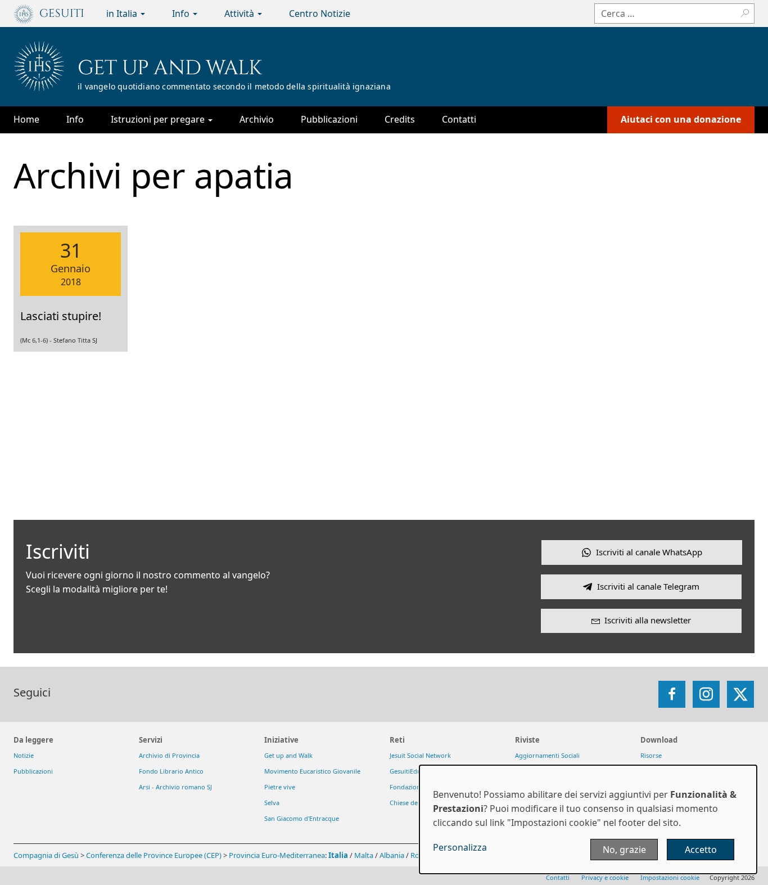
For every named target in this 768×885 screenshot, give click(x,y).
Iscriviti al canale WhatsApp (649, 552)
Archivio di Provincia (169, 755)
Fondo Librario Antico (171, 771)
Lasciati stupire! (60, 316)
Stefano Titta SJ (75, 340)
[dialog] (588, 819)
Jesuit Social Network (420, 755)
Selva (271, 802)
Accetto (701, 849)
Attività (240, 13)
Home (26, 119)
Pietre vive (279, 787)
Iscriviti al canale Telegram (648, 586)
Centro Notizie (319, 13)
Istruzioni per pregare (159, 119)
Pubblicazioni (329, 119)
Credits (400, 119)
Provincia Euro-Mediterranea (277, 855)
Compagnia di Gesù (46, 855)
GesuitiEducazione (416, 771)
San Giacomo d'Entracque (301, 818)
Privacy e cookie (605, 877)
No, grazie (624, 849)
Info (182, 13)
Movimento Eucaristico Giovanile (312, 771)
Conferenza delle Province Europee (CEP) (154, 855)
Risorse (651, 755)
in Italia (122, 13)
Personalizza (460, 847)
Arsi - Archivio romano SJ (175, 787)
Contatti (459, 119)
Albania (392, 855)
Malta (363, 855)
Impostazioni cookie (669, 877)
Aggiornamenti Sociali (547, 755)
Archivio (257, 119)
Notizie (23, 755)
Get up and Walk (170, 68)
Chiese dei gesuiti (415, 802)
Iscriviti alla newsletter (647, 620)
